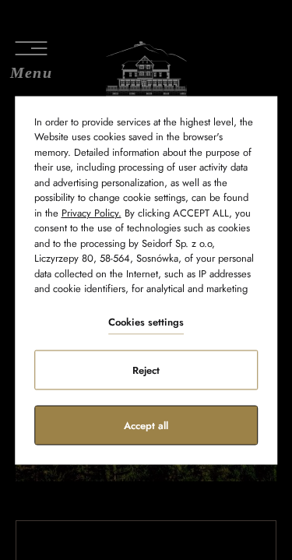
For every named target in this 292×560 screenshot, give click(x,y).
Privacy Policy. (91, 212)
